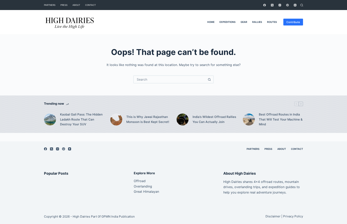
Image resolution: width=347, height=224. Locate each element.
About (76, 5)
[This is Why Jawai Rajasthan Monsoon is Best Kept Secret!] (116, 120)
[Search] (301, 5)
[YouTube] (295, 5)
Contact (90, 5)
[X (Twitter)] (272, 5)
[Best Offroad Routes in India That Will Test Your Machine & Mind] (249, 120)
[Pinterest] (287, 5)
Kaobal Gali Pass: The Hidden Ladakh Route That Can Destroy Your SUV (81, 119)
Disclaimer (273, 216)
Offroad (140, 181)
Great (138, 192)
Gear (244, 21)
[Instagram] (280, 5)
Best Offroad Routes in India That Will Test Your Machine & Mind (281, 119)
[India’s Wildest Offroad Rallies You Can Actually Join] (183, 120)
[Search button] (209, 79)
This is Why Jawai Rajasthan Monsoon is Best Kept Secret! (147, 119)
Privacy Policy (293, 216)
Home (210, 21)
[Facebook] (264, 5)
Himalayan (150, 192)
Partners (49, 5)
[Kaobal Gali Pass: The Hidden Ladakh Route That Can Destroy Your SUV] (50, 120)
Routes (272, 21)
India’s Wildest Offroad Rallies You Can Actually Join (214, 119)
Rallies (257, 21)
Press (63, 5)
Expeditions (227, 21)
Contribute (293, 22)
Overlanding (143, 186)
